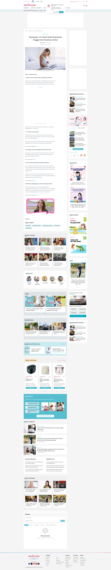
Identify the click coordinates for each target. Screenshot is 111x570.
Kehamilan (48, 557)
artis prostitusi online (47, 225)
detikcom (82, 557)
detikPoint (67, 563)
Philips (27, 377)
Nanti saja (55, 12)
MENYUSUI (33, 7)
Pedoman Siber (76, 558)
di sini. (37, 146)
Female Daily (82, 563)
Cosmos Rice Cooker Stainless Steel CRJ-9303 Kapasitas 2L (58, 380)
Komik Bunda (35, 10)
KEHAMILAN (26, 7)
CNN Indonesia (83, 558)
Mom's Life (31, 30)
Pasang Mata (67, 558)
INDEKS (68, 7)
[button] (64, 280)
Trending (40, 10)
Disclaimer (75, 560)
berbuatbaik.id (67, 557)
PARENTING (38, 7)
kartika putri (28, 228)
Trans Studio (67, 566)
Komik (47, 565)
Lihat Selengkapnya (77, 149)
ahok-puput (57, 225)
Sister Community (81, 127)
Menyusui (47, 558)
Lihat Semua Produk (62, 360)
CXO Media (82, 565)
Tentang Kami (75, 557)
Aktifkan (61, 12)
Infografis (58, 560)
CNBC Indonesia (83, 560)
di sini (32, 128)
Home (26, 30)
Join (84, 123)
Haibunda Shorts (27, 10)
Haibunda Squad (74, 127)
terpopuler (28, 225)
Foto (57, 557)
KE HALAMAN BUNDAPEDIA (44, 416)
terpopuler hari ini (37, 225)
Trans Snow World (68, 565)
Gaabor (41, 377)
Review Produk (59, 563)
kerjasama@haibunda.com (74, 1)
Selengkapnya (63, 343)
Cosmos (55, 377)
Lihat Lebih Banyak (62, 320)
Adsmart (67, 560)
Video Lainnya (63, 293)
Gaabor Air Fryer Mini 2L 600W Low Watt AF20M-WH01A (44, 380)
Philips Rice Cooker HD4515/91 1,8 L (29, 380)
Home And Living (38, 30)
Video (45, 10)
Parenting (47, 560)
